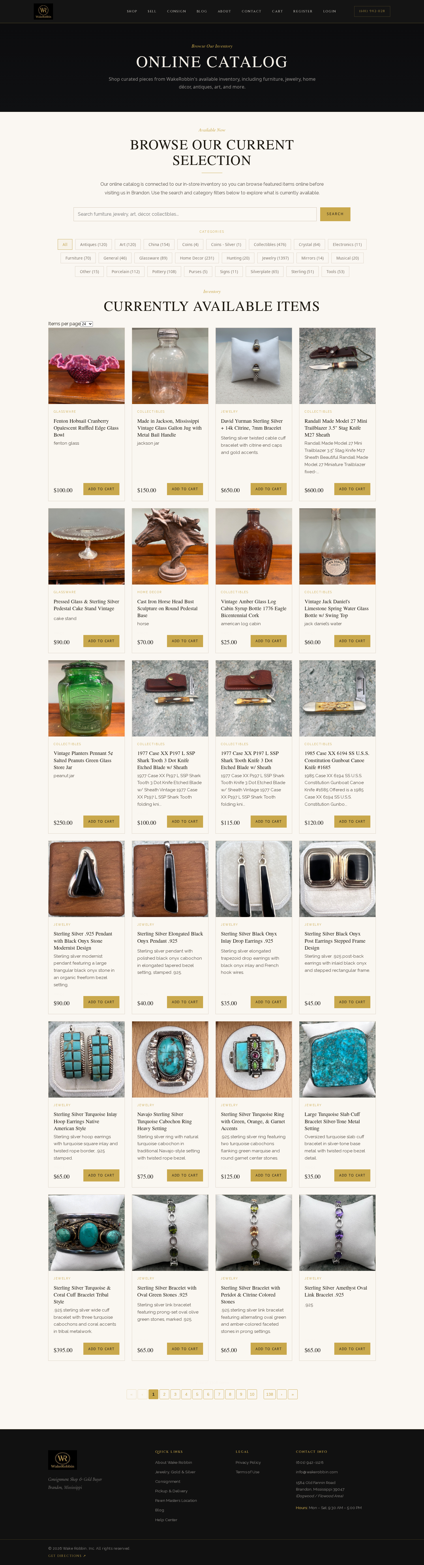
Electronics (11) (347, 244)
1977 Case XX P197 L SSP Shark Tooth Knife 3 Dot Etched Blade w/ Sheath (250, 760)
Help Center (166, 1519)
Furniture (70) (78, 258)
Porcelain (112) (126, 271)
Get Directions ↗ (67, 1556)
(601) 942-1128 (372, 11)
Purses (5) (198, 271)
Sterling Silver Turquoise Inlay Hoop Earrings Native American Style (85, 1121)
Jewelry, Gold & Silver (175, 1472)
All (65, 244)
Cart (277, 11)
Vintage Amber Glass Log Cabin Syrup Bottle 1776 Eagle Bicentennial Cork (253, 608)
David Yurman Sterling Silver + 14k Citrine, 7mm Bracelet (252, 424)
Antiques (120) (93, 244)
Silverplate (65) (265, 271)
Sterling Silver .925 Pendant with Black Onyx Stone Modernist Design (83, 940)
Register (303, 11)
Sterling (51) (302, 271)
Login (329, 11)
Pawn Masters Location (176, 1500)
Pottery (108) (164, 271)
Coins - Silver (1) (226, 244)
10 (252, 1394)
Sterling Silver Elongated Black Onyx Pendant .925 (170, 937)
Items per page (64, 323)
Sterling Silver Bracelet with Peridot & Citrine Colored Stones (250, 1294)
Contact (252, 11)
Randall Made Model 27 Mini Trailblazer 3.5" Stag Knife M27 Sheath (336, 427)
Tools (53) (335, 271)
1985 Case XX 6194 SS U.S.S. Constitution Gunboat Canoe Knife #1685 (337, 760)
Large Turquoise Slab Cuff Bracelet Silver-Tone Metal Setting (332, 1121)
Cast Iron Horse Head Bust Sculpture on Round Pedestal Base (167, 608)
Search (335, 213)
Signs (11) (229, 271)
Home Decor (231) (197, 258)
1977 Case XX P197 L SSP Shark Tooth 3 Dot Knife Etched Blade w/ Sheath (166, 760)
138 (269, 1394)
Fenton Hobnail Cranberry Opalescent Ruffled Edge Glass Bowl (86, 427)
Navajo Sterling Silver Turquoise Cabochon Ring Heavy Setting (164, 1121)
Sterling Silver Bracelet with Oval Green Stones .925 (166, 1291)
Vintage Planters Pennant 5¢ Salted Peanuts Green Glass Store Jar (83, 760)
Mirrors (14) (312, 258)
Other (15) (89, 271)
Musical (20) (347, 258)
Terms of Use (247, 1472)
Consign (176, 11)
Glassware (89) (153, 258)
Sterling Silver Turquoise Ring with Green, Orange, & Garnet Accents (253, 1121)
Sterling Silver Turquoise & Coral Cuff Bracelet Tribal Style (82, 1294)
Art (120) (128, 244)
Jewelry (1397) (275, 258)
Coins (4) (190, 244)
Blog (202, 11)
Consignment (167, 1481)
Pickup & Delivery (171, 1491)
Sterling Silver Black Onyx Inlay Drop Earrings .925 (249, 937)
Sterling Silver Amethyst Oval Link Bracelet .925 (336, 1291)
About (224, 11)
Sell (152, 11)
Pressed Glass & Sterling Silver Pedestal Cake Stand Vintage (86, 605)
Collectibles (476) (270, 244)
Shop (132, 11)
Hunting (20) (238, 258)
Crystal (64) (309, 244)
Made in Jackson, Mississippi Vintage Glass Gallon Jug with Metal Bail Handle (169, 427)
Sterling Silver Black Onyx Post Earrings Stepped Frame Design (335, 940)
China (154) (159, 244)
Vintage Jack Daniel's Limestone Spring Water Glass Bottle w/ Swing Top (337, 608)
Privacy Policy (248, 1462)
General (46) (115, 258)
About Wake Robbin (173, 1462)
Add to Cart (101, 489)
